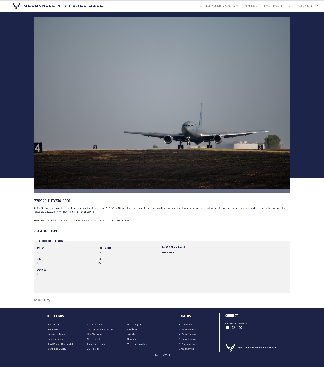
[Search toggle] (318, 6)
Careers (185, 315)
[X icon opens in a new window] (240, 328)
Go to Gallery (42, 299)
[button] (4, 6)
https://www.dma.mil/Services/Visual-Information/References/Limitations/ (191, 265)
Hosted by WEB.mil (162, 355)
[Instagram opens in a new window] (234, 328)
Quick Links (55, 315)
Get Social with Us (236, 323)
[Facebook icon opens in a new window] (227, 328)
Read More (167, 252)
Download (41, 230)
